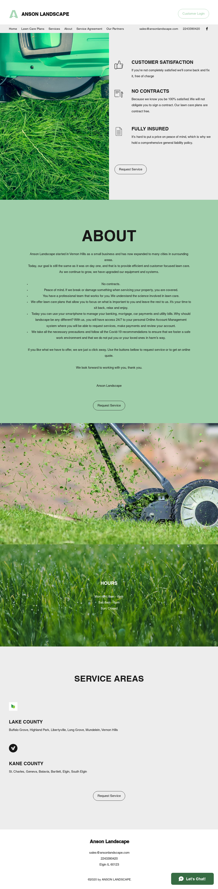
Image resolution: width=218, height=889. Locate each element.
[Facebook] (207, 29)
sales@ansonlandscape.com (158, 28)
